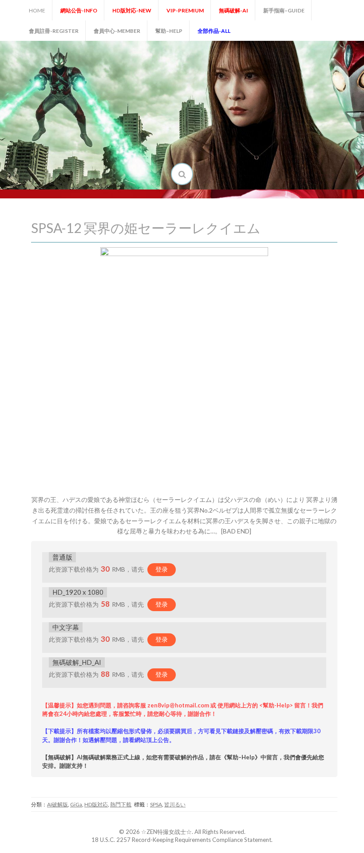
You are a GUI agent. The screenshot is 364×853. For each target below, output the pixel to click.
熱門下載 (120, 804)
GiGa (76, 804)
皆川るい (175, 804)
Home (37, 10)
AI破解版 (57, 804)
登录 (161, 569)
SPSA (156, 804)
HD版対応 (96, 804)
